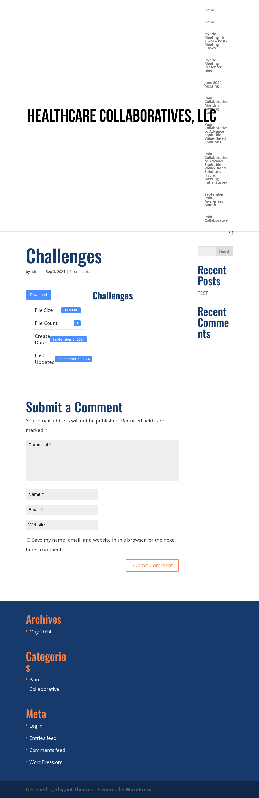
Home (210, 10)
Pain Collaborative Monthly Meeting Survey (216, 105)
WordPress (138, 789)
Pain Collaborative (216, 219)
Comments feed (47, 750)
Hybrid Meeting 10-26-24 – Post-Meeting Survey (216, 41)
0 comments (79, 271)
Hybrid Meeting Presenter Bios (213, 65)
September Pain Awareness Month (214, 200)
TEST (203, 293)
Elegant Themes (74, 789)
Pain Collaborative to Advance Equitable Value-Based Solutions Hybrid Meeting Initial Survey (216, 168)
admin (36, 271)
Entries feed (43, 738)
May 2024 (40, 631)
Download (38, 294)
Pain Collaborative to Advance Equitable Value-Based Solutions (216, 133)
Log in (36, 726)
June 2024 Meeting (213, 85)
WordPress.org (45, 762)
